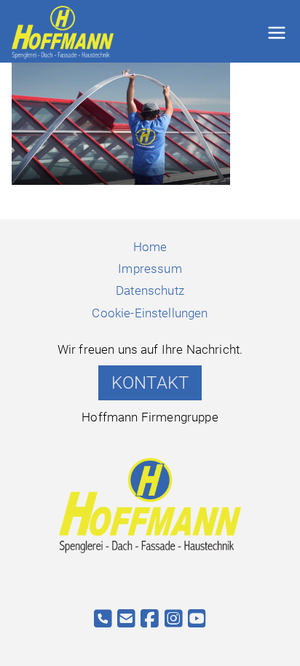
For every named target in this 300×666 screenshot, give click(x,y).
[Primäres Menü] (276, 33)
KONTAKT (150, 383)
